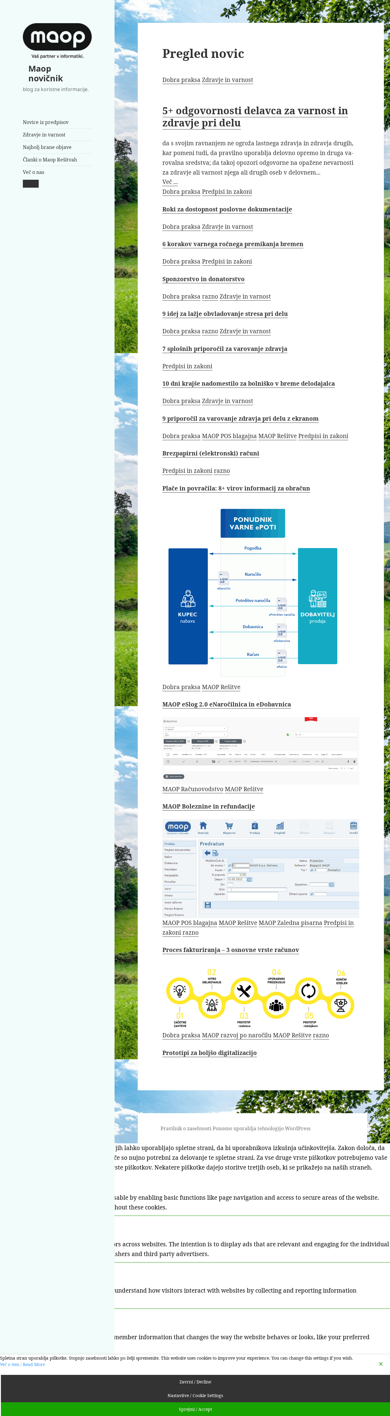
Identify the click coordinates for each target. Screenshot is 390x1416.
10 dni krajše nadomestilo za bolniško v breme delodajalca (248, 384)
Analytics (22, 1271)
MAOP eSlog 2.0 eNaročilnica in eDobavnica (226, 704)
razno (210, 296)
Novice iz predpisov (46, 122)
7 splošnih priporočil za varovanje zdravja (224, 349)
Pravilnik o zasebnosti (186, 1128)
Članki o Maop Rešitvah (50, 159)
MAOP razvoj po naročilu (236, 1035)
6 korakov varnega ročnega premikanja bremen (232, 244)
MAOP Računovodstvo (192, 789)
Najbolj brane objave (47, 147)
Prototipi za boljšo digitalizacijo (209, 1053)
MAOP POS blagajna (229, 436)
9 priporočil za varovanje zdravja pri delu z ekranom (240, 419)
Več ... (170, 182)
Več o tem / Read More (22, 1364)
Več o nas (33, 172)
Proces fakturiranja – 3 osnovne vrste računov (230, 950)
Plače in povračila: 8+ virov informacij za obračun (236, 488)
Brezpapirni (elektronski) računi (210, 453)
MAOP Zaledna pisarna (290, 923)
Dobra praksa (181, 80)
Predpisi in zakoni (227, 192)
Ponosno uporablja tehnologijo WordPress (261, 1128)
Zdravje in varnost (44, 134)
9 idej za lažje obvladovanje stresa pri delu (225, 314)
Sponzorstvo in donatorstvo (203, 279)
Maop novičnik (45, 73)
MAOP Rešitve (277, 436)
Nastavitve (24, 1318)
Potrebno (21, 1178)
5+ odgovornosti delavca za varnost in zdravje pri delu (255, 116)
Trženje (19, 1225)
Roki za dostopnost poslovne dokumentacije (227, 209)
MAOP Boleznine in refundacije (208, 806)
